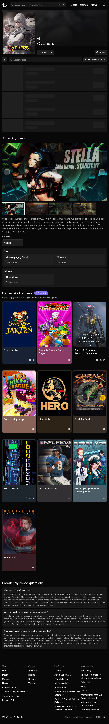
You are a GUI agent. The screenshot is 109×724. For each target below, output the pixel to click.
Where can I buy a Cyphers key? (18, 590)
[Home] (4, 4)
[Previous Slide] (7, 172)
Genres (7, 251)
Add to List (47, 52)
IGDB (98, 717)
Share (102, 52)
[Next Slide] (102, 172)
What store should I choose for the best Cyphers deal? (27, 631)
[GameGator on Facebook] (7, 717)
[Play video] (54, 172)
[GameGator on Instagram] (3, 717)
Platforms (8, 271)
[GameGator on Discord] (18, 717)
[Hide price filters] (4, 59)
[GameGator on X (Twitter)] (14, 717)
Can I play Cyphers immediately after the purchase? (26, 612)
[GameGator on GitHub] (22, 717)
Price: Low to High (93, 60)
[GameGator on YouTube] (11, 717)
